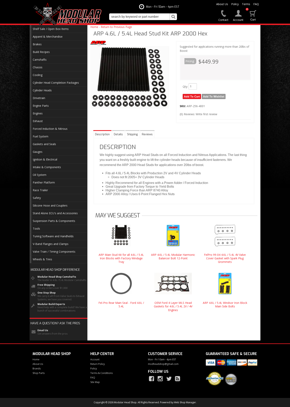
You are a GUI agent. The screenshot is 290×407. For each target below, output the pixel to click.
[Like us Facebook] (152, 379)
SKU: (183, 106)
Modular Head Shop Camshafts (56, 276)
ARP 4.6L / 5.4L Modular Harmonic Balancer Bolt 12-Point (173, 256)
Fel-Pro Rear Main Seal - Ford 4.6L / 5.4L (121, 304)
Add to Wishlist (213, 96)
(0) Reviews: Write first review (198, 114)
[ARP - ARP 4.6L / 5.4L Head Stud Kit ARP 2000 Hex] (98, 44)
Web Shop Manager (185, 402)
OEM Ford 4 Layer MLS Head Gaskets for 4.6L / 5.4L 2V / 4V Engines (173, 306)
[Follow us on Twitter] (169, 379)
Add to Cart (192, 96)
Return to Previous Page (116, 27)
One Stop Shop (46, 292)
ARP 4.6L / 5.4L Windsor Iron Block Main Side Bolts (225, 304)
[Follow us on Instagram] (161, 379)
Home (94, 27)
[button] (143, 16)
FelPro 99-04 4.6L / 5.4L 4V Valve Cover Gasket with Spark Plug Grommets (225, 258)
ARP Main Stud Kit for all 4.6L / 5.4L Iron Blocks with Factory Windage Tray (121, 258)
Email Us (42, 330)
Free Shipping (46, 284)
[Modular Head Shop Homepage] (69, 14)
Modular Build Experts (51, 304)
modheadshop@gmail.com (163, 364)
